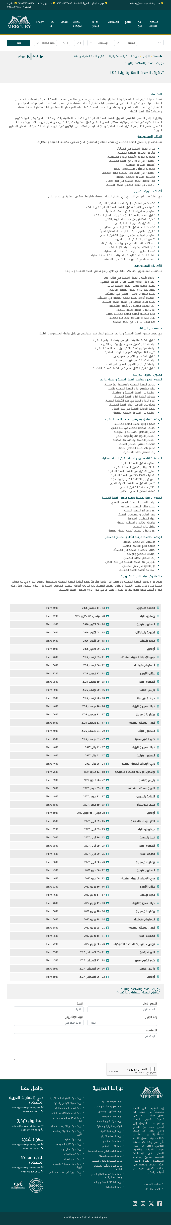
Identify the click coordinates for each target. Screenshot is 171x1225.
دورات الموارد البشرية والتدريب (108, 1106)
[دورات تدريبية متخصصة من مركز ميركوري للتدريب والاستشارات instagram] (143, 1204)
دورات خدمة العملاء (73, 1154)
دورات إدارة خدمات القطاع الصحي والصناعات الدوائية (106, 1175)
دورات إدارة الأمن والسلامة (109, 1121)
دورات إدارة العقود (73, 1139)
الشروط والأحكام (152, 1189)
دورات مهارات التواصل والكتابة (68, 1103)
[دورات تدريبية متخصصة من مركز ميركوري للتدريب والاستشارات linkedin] (135, 1204)
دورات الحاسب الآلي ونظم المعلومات (105, 1151)
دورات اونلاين (96, 24)
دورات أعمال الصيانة (73, 1159)
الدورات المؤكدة (77, 24)
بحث (19, 43)
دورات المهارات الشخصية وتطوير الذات (67, 1119)
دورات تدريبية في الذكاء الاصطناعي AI (65, 1174)
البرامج (128, 22)
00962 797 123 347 (31, 1148)
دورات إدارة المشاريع (112, 1141)
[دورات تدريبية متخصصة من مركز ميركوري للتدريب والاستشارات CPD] (18, 1185)
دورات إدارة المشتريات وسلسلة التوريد (67, 1133)
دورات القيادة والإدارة (112, 1101)
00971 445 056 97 (31, 1111)
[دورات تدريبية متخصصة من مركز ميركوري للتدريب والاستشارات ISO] (36, 1185)
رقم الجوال (151, 1017)
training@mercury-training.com (26, 1107)
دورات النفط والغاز (113, 1187)
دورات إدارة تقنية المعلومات (69, 1144)
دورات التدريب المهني (112, 1146)
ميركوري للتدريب (153, 24)
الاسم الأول (150, 1004)
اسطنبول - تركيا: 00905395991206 (35, 3)
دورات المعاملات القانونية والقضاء (66, 1113)
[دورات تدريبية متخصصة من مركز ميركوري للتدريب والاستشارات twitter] (151, 1204)
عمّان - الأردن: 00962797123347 (19, 5)
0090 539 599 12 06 (30, 1130)
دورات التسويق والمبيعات (110, 1156)
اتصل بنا (52, 24)
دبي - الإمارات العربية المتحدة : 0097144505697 (80, 3)
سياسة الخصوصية (152, 1184)
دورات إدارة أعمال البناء (71, 1149)
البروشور (22, 56)
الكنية (80, 1004)
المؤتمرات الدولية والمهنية (109, 1126)
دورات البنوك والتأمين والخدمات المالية (108, 1167)
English (40, 22)
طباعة (36, 56)
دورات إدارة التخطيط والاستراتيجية (66, 1098)
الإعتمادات (114, 22)
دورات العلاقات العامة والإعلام (108, 1182)
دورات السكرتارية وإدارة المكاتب (107, 1161)
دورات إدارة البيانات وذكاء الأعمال (66, 1126)
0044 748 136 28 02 (30, 1171)
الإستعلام (151, 1030)
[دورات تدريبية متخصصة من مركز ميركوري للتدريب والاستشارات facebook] (159, 1204)
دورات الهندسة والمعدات (110, 1116)
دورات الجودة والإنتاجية (111, 1131)
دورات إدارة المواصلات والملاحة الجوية (67, 1165)
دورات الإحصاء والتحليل (111, 1136)
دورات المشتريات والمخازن (110, 1111)
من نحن (140, 24)
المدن (64, 22)
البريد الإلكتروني (74, 1017)
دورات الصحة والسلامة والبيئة (68, 1108)
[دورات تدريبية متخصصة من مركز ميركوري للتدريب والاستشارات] (19, 22)
